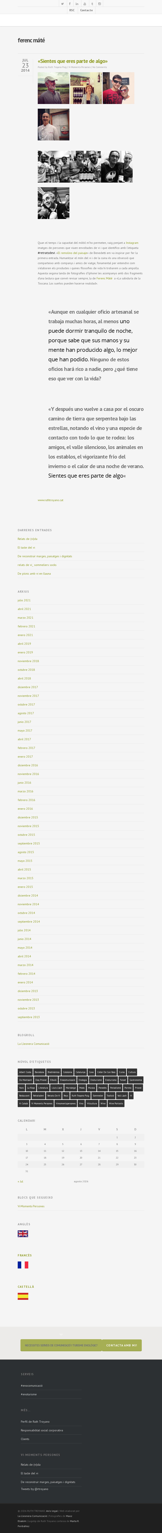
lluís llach (57, 1087)
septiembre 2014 (29, 921)
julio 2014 (24, 930)
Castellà (26, 1287)
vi (131, 1095)
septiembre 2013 (29, 1017)
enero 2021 (25, 635)
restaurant (24, 1095)
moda (82, 1087)
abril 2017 (24, 739)
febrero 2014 (26, 974)
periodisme (115, 1087)
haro (21, 1087)
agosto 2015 (26, 852)
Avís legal (52, 1510)
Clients (25, 1439)
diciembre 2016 (28, 765)
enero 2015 (25, 887)
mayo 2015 (25, 861)
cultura (132, 1072)
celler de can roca (106, 1072)
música (91, 1087)
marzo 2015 (25, 878)
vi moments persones (41, 1103)
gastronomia (136, 1079)
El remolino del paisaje (72, 253)
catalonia (67, 1072)
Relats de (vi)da (27, 539)
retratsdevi (38, 1095)
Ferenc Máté (105, 278)
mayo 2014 (25, 947)
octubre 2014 (26, 913)
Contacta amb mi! (121, 1345)
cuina (122, 1072)
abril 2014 (24, 956)
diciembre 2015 (28, 817)
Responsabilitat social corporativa (42, 1430)
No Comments (99, 67)
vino (81, 1103)
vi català (23, 1103)
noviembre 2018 (28, 661)
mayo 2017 (25, 730)
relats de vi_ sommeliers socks (37, 565)
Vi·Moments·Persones (79, 67)
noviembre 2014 (28, 904)
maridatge (71, 1087)
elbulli (53, 1079)
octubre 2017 (26, 704)
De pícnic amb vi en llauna (34, 573)
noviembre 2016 (28, 774)
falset (123, 1079)
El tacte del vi (26, 547)
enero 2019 (25, 652)
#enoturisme (29, 1394)
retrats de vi (53, 1095)
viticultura (92, 1103)
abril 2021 (24, 609)
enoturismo (110, 1079)
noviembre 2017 (28, 696)
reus (66, 1095)
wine (103, 1103)
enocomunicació (67, 1079)
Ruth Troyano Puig (57, 67)
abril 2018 (24, 678)
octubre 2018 (26, 670)
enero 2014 (25, 982)
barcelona (39, 1072)
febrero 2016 (26, 800)
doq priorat (41, 1079)
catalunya (80, 1072)
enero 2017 (25, 756)
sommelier (98, 1095)
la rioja (31, 1087)
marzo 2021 (25, 618)
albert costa (25, 1072)
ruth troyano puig (80, 1095)
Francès (25, 1255)
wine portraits (116, 1103)
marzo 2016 (25, 791)
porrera (127, 1087)
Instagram (132, 243)
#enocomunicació (32, 1385)
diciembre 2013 (28, 991)
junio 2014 (24, 939)
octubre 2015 (26, 835)
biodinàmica (53, 1072)
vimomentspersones (66, 1103)
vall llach (122, 1095)
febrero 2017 (26, 748)
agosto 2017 (26, 713)
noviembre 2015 (28, 826)
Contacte (86, 10)
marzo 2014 (25, 965)
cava (91, 1072)
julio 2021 (24, 600)
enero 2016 (25, 809)
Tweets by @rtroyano (34, 1489)
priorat (138, 1087)
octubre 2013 (26, 1008)
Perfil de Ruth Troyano (35, 1422)
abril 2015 (24, 869)
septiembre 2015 (29, 843)
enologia (83, 1079)
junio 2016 (24, 783)
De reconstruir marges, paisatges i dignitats (45, 556)
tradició (110, 1095)
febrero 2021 (26, 626)
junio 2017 (24, 722)
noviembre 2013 (28, 1000)
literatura (43, 1087)
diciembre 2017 (28, 687)
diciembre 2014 (28, 895)
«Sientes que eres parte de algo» (73, 60)
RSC (71, 10)
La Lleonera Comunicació (33, 1044)
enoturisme (96, 1079)
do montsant (25, 1079)
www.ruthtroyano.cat (50, 500)
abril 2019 (24, 644)
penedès (103, 1087)
